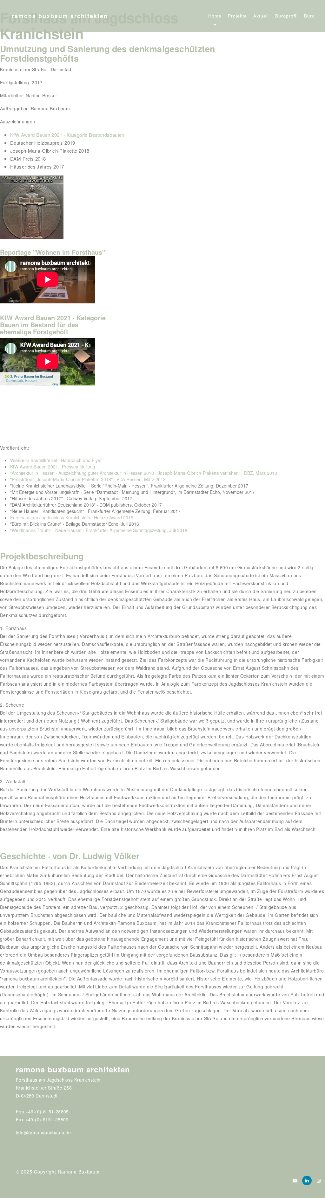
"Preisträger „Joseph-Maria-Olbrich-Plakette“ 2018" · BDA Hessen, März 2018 (88, 479)
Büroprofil (286, 15)
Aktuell (261, 15)
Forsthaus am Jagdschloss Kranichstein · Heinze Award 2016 (71, 517)
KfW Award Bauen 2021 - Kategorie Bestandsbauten (67, 134)
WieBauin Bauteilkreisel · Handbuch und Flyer (56, 460)
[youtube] (295, 1180)
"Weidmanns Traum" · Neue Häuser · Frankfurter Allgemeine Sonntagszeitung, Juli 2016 (98, 530)
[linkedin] (307, 1180)
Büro (309, 15)
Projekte (237, 15)
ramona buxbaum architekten (60, 16)
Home (215, 15)
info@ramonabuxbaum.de (43, 1132)
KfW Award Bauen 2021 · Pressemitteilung (52, 466)
